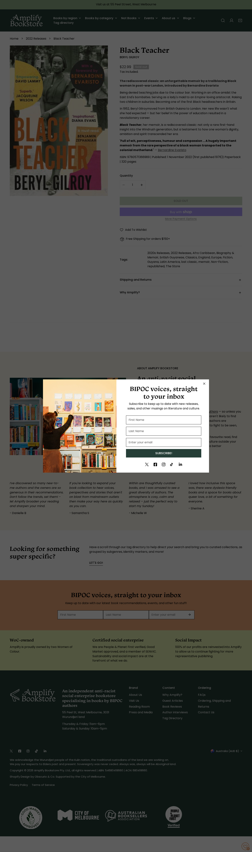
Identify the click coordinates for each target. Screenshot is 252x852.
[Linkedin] (180, 464)
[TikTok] (172, 464)
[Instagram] (163, 464)
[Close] (204, 383)
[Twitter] (147, 464)
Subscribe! (163, 453)
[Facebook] (155, 464)
